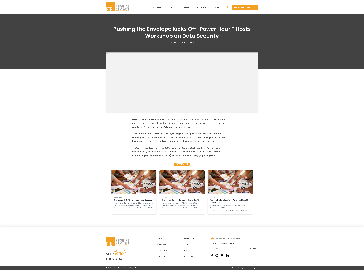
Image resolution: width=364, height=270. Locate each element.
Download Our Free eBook (227, 239)
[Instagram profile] (216, 255)
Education (201, 8)
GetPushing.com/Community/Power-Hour (185, 148)
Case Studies (162, 251)
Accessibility (189, 256)
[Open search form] (227, 7)
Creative (160, 239)
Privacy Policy (190, 239)
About (187, 8)
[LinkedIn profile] (227, 255)
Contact (216, 8)
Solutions (157, 8)
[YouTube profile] (222, 255)
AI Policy (187, 251)
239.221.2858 (114, 259)
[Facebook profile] (212, 255)
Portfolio (173, 8)
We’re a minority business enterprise (244, 268)
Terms (186, 245)
